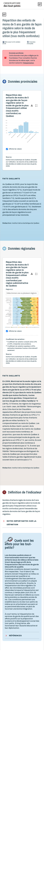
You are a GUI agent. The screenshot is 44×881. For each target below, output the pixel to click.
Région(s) (9, 289)
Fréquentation (28, 63)
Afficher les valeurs (15, 149)
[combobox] (22, 293)
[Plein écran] (36, 105)
